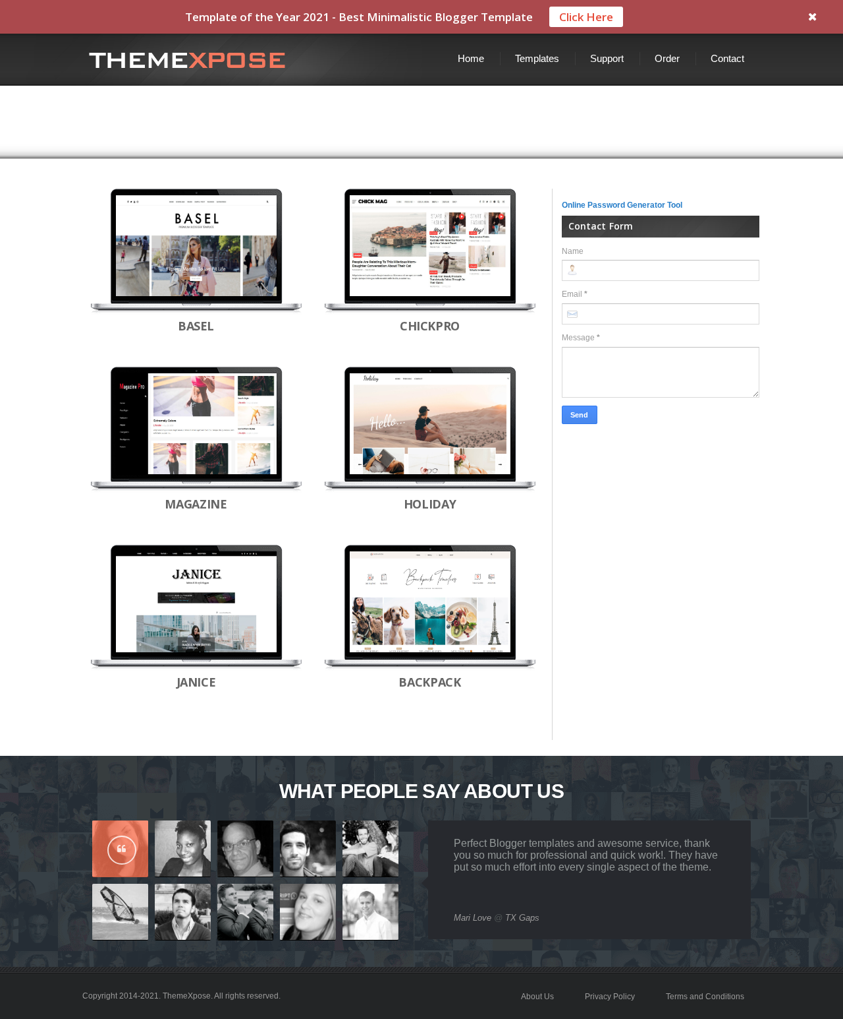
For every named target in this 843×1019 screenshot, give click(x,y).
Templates (537, 58)
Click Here (586, 16)
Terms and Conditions (705, 996)
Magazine (196, 504)
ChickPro (430, 326)
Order (667, 58)
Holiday (430, 504)
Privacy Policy (610, 996)
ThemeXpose (187, 996)
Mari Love (472, 918)
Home (471, 58)
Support (607, 58)
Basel (196, 326)
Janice (196, 682)
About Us (537, 996)
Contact (727, 58)
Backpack (429, 682)
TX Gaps (522, 918)
